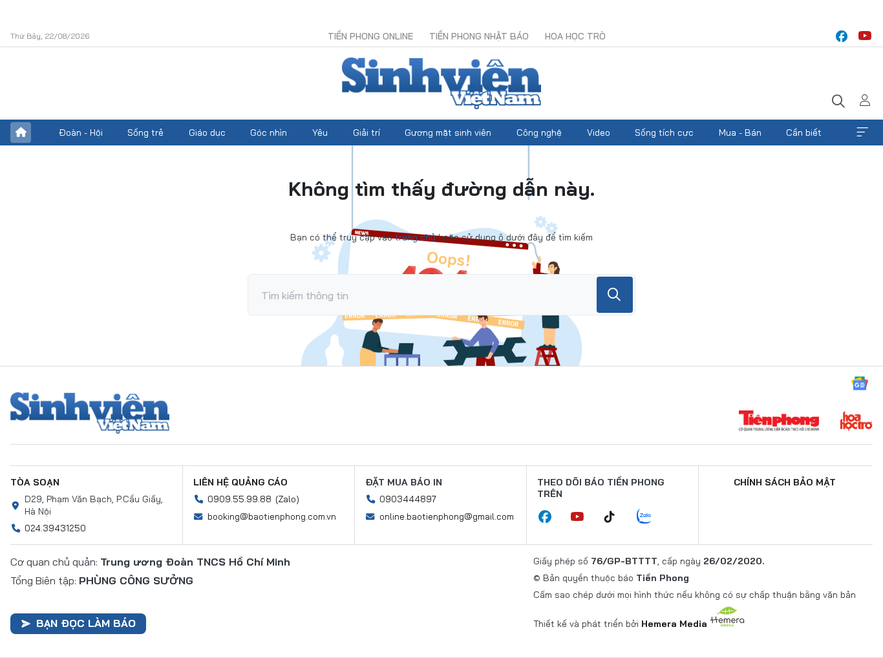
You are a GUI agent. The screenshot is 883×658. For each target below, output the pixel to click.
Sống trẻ (145, 132)
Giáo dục (207, 132)
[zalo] (651, 517)
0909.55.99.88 (239, 499)
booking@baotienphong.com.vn (271, 516)
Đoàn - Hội (81, 132)
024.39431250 (55, 528)
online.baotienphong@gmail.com (446, 516)
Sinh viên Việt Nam (89, 413)
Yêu (320, 132)
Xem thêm (862, 132)
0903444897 (407, 499)
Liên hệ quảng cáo (240, 482)
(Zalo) (287, 499)
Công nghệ (539, 132)
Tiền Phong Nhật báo (479, 36)
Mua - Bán (740, 132)
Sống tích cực (664, 132)
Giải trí (366, 132)
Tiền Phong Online (370, 36)
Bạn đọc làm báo (86, 623)
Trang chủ (20, 132)
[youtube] (865, 36)
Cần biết (804, 132)
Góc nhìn (268, 132)
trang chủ (415, 237)
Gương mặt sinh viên (448, 132)
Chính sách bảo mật (785, 482)
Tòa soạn (34, 482)
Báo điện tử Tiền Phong (441, 83)
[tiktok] (616, 517)
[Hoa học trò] (856, 422)
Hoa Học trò (575, 36)
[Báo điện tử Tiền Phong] (779, 422)
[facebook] (841, 36)
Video (598, 132)
